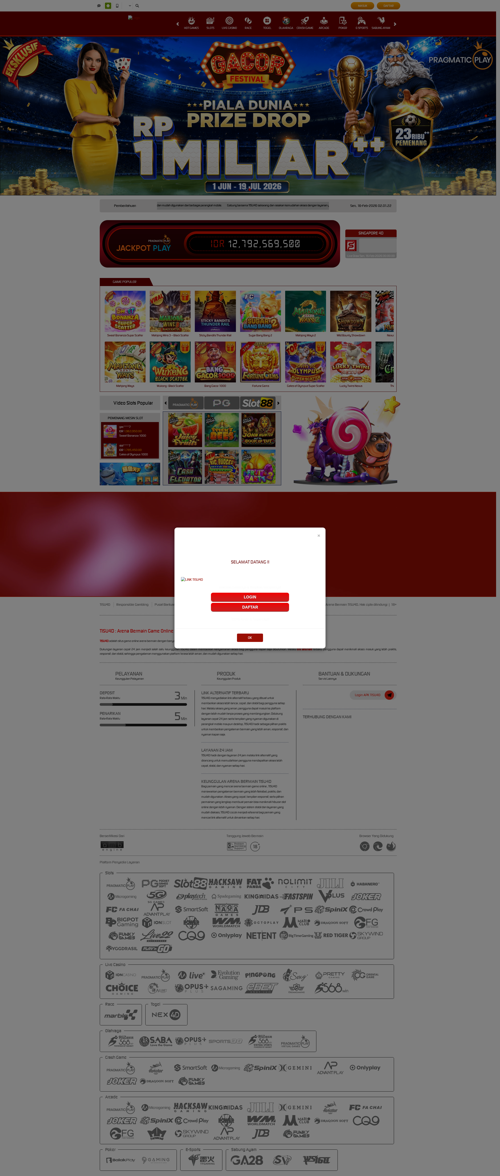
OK (250, 637)
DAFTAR (250, 607)
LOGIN (250, 597)
